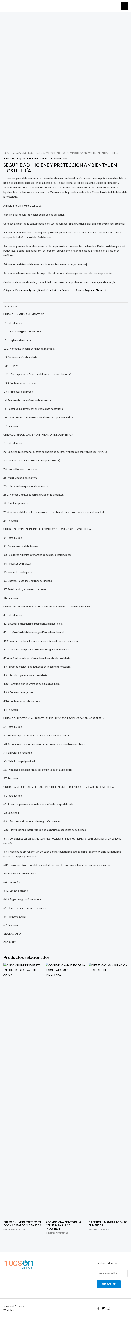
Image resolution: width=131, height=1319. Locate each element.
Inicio (6, 153)
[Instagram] (108, 1308)
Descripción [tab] (10, 305)
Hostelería (40, 153)
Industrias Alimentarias (54, 158)
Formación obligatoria (22, 153)
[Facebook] (98, 1308)
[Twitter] (103, 1308)
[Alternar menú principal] (124, 6)
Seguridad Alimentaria (96, 290)
